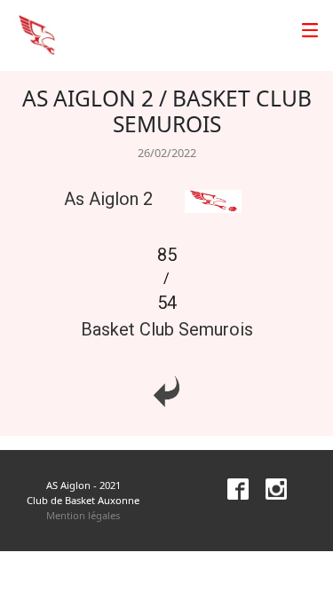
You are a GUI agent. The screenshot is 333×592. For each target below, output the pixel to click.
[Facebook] (231, 487)
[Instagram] (269, 487)
